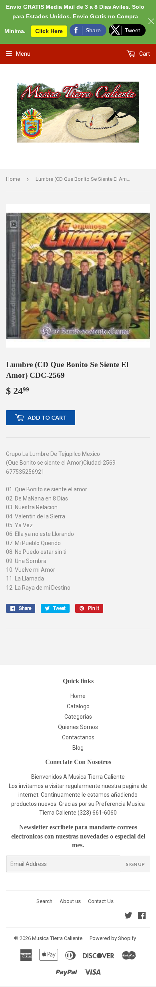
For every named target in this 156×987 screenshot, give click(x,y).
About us (70, 901)
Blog (78, 748)
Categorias (78, 716)
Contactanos (78, 737)
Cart (144, 54)
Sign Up (135, 864)
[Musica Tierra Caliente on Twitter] (128, 916)
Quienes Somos (78, 727)
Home (13, 179)
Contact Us (101, 901)
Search (44, 901)
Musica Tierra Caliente (57, 938)
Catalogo (78, 706)
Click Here (49, 31)
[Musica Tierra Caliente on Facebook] (142, 916)
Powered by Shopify (113, 938)
